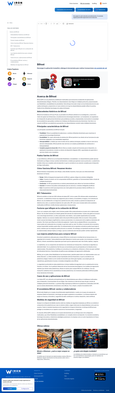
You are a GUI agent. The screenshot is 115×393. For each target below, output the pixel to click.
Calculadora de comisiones (64, 9)
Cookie (107, 390)
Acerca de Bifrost (14, 32)
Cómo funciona (73, 3)
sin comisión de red (100, 68)
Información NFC (38, 376)
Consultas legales (69, 378)
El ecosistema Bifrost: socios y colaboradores (19, 61)
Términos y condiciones (98, 390)
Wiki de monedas (85, 3)
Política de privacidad (86, 390)
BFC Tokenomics (15, 46)
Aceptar (10, 388)
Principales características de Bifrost (21, 37)
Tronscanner (101, 9)
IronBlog (94, 3)
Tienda (36, 378)
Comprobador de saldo (84, 9)
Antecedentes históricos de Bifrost (20, 34)
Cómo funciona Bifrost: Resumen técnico (22, 43)
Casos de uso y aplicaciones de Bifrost (21, 57)
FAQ (65, 376)
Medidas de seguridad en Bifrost (19, 65)
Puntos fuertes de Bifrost (17, 40)
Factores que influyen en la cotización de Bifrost (22, 49)
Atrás (10, 23)
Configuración (25, 388)
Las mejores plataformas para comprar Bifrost (21, 54)
